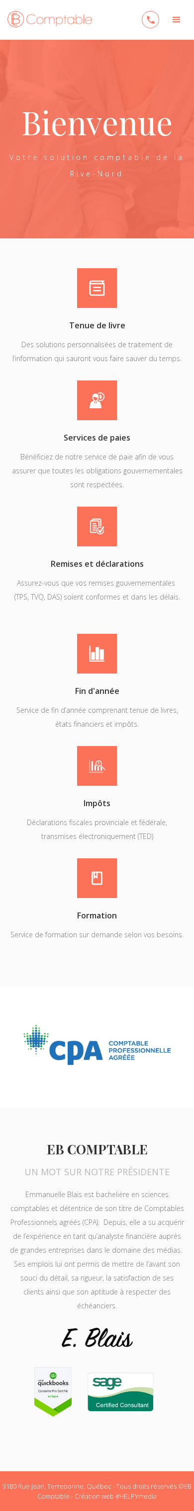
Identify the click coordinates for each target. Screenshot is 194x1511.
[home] (47, 17)
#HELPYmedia (136, 1496)
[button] (177, 20)
